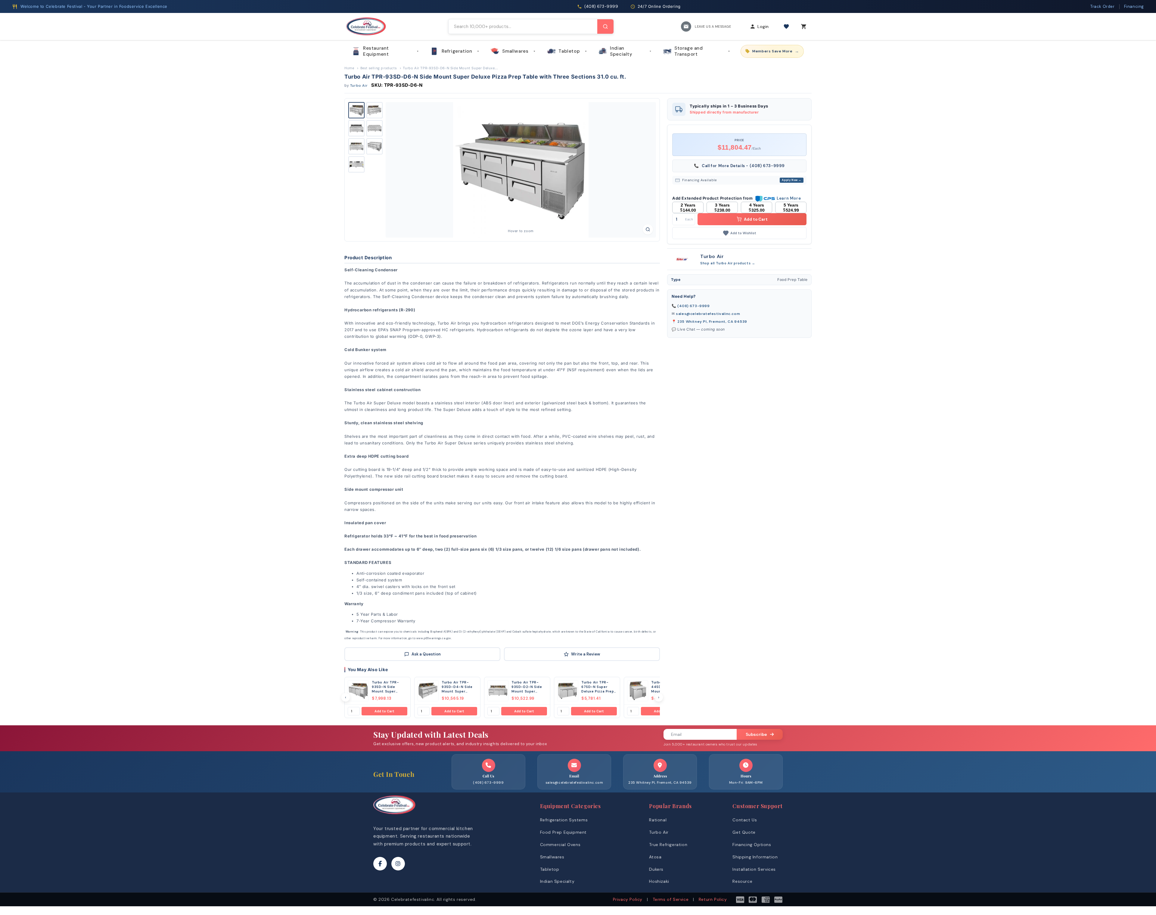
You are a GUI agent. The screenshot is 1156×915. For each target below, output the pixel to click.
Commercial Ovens (560, 844)
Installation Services (754, 869)
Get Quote (743, 832)
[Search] (605, 26)
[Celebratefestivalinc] (394, 816)
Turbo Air (359, 85)
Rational (658, 820)
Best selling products (378, 68)
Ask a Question (426, 654)
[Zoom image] (648, 229)
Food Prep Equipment (563, 832)
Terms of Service (671, 899)
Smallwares (515, 51)
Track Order (1102, 6)
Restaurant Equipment (376, 51)
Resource (742, 881)
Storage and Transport (688, 51)
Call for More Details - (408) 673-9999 (739, 165)
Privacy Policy (627, 899)
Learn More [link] (789, 198)
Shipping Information (755, 857)
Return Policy (713, 899)
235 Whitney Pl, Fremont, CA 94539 (712, 321)
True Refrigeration (668, 844)
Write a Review (585, 654)
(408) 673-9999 (693, 305)
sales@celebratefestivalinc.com (708, 313)
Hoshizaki (659, 881)
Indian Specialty (621, 51)
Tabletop (569, 51)
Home (349, 68)
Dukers (656, 869)
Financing (1134, 6)
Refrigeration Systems (564, 820)
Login (763, 26)
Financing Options (751, 844)
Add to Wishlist (743, 233)
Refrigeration (457, 51)
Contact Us (744, 820)
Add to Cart (384, 711)
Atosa (655, 857)
